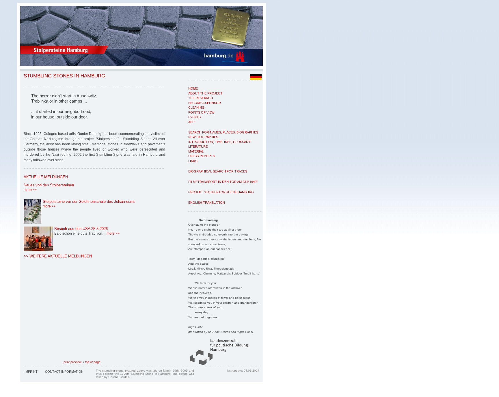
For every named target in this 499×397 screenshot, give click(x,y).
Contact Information (64, 371)
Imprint (31, 371)
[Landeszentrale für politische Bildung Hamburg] (216, 364)
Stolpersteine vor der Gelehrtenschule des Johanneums (89, 201)
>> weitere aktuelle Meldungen (58, 256)
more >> (30, 190)
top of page (92, 362)
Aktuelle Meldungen (46, 177)
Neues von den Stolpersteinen (49, 185)
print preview (72, 362)
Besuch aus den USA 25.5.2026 (81, 229)
